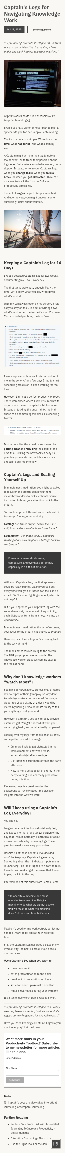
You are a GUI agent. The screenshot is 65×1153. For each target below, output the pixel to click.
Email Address (13, 1058)
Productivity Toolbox (16, 949)
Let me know (32, 1027)
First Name (11, 1068)
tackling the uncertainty (31, 409)
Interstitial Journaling (24, 1138)
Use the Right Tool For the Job (29, 1144)
